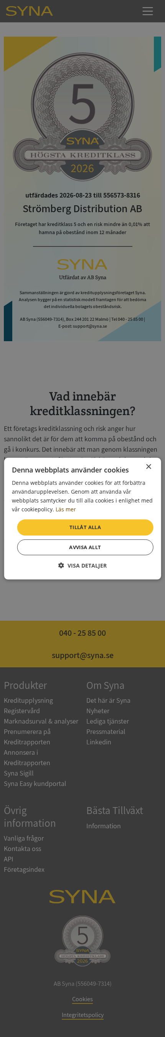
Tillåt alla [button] (85, 527)
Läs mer (66, 509)
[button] (82, 565)
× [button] (148, 466)
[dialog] (82, 518)
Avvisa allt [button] (85, 547)
